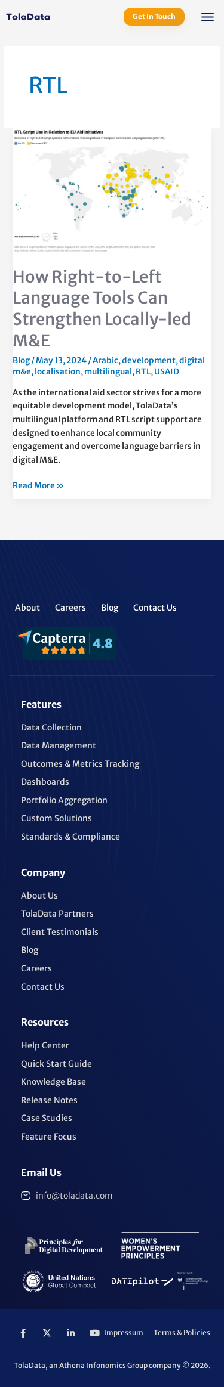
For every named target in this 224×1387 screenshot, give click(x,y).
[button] (208, 18)
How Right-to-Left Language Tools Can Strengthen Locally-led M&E (102, 309)
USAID (166, 372)
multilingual (108, 372)
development (149, 360)
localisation (58, 372)
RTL (143, 372)
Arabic (105, 360)
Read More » (38, 485)
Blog (21, 360)
